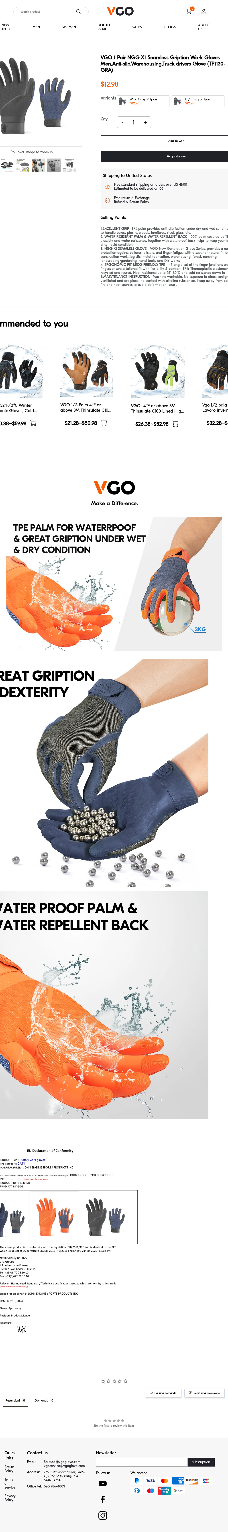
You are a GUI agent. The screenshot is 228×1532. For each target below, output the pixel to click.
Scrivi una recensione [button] (207, 1393)
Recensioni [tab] (13, 1400)
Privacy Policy (10, 1498)
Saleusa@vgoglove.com (62, 1462)
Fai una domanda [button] (165, 1393)
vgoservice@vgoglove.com (64, 1466)
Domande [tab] (41, 1400)
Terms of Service (9, 1483)
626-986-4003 (54, 1486)
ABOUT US (204, 27)
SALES (137, 27)
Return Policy (9, 1469)
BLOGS (170, 27)
